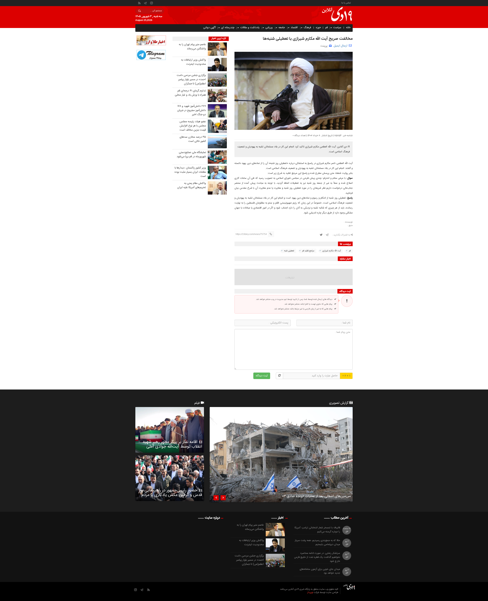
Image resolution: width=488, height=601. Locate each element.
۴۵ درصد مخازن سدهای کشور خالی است (193, 139)
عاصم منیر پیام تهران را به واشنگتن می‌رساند (192, 46)
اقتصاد (294, 27)
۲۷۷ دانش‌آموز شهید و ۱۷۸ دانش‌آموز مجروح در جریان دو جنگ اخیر (191, 110)
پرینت (324, 45)
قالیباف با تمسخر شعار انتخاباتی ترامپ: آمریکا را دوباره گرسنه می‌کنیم (317, 530)
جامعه (282, 27)
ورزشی (269, 27)
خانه (348, 27)
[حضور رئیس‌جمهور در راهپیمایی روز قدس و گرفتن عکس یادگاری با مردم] (169, 478)
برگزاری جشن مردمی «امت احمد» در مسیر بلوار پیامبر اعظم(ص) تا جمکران (191, 79)
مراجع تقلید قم (308, 251)
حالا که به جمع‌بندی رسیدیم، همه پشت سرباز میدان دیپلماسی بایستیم (317, 543)
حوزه (318, 27)
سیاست (337, 27)
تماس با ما (346, 2)
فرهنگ (307, 27)
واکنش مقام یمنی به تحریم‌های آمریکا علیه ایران (191, 185)
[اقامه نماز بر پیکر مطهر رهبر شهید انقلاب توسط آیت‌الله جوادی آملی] (169, 430)
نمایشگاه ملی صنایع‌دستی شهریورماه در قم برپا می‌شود (191, 154)
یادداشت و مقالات (249, 27)
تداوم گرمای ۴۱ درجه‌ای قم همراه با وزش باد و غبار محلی (190, 93)
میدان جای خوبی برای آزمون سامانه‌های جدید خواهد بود (320, 571)
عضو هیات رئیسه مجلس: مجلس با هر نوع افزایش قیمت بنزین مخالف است (192, 125)
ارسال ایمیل (340, 45)
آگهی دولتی (209, 27)
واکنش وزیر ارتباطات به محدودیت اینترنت (193, 62)
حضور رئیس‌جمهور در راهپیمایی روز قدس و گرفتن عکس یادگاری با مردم (170, 492)
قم (326, 27)
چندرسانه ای (227, 27)
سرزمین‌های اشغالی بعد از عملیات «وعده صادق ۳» (316, 497)
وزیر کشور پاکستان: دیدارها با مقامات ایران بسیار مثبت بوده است (190, 172)
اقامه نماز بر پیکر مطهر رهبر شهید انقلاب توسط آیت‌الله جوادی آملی (172, 444)
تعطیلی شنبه (289, 251)
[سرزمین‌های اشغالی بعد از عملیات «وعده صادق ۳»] (281, 454)
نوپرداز (310, 592)
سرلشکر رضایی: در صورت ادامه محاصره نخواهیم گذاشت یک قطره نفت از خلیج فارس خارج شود (317, 557)
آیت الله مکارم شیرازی (331, 251)
